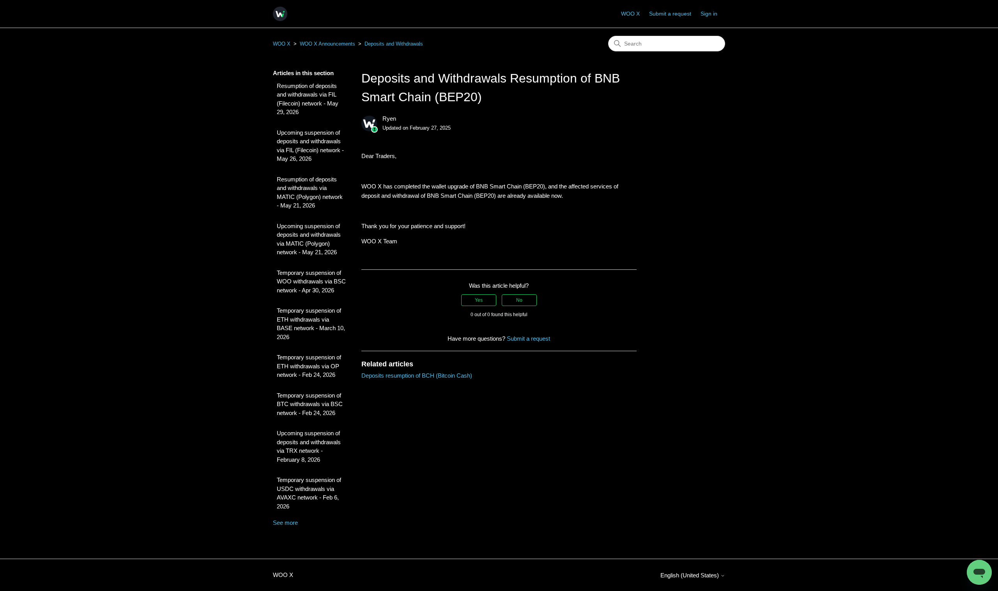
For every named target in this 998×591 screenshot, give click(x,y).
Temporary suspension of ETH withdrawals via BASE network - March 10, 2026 (311, 323)
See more (285, 522)
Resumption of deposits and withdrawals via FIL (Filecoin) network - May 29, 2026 (307, 99)
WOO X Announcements (327, 44)
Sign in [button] (709, 14)
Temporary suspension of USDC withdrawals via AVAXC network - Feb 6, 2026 (309, 493)
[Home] (280, 14)
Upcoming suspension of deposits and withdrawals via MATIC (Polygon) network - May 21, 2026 (309, 239)
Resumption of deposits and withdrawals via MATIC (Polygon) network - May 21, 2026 (310, 192)
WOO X (630, 14)
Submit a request (670, 14)
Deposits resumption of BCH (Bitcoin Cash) (416, 375)
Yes (479, 300)
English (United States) (690, 575)
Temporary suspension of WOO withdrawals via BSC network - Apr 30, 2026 (311, 281)
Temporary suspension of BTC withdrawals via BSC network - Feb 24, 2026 (310, 404)
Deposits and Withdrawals (394, 44)
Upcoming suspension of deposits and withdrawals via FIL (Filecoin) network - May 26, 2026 (310, 145)
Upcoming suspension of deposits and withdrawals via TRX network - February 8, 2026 (309, 446)
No (519, 300)
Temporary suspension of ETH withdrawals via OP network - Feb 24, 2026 (309, 366)
